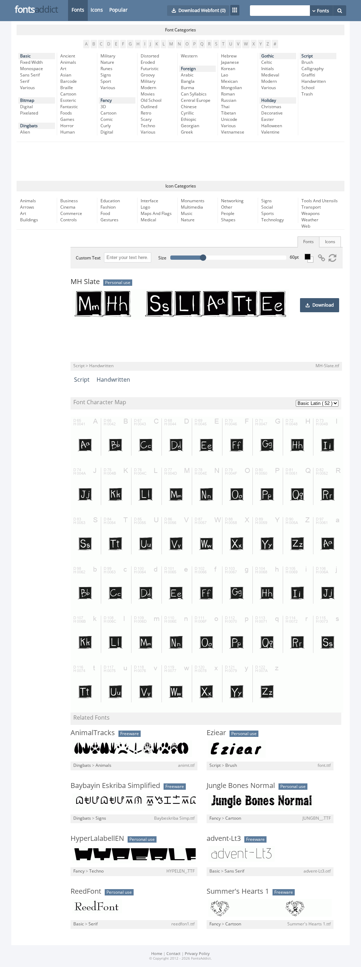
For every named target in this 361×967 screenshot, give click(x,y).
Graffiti (308, 75)
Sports (267, 213)
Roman (228, 94)
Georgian (190, 125)
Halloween (271, 125)
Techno (148, 125)
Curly (105, 125)
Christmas (271, 106)
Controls (68, 219)
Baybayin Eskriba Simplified (115, 785)
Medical (148, 219)
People (227, 213)
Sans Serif (30, 75)
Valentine (270, 132)
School (307, 87)
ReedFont (86, 891)
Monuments (192, 200)
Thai (225, 106)
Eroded (148, 62)
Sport (105, 81)
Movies (148, 94)
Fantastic (69, 106)
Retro (146, 113)
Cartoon (68, 94)
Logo (145, 207)
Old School (151, 100)
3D (103, 106)
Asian (65, 75)
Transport (311, 207)
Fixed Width (31, 62)
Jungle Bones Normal (241, 785)
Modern (148, 87)
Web (305, 226)
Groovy (148, 75)
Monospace (31, 68)
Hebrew (229, 56)
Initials (267, 68)
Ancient (67, 56)
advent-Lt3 (224, 838)
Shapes (228, 219)
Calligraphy (312, 68)
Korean (228, 68)
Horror (67, 125)
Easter (267, 119)
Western (189, 56)
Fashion (108, 207)
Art (63, 68)
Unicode (229, 119)
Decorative (272, 113)
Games (67, 119)
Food (105, 213)
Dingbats (29, 125)
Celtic (266, 62)
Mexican (229, 81)
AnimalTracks (93, 732)
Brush (307, 62)
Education (110, 200)
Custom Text (88, 257)
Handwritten (313, 81)
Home (156, 953)
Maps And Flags (156, 213)
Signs (105, 75)
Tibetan (228, 113)
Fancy (106, 100)
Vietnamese (232, 132)
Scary (146, 119)
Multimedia (192, 207)
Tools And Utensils (319, 200)
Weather (309, 219)
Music (186, 213)
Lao (224, 75)
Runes (106, 68)
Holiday (268, 100)
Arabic (187, 75)
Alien (25, 132)
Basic (25, 56)
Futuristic (150, 68)
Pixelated (29, 113)
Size (162, 257)
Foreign (188, 68)
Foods (66, 113)
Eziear (216, 732)
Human (67, 132)
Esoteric (68, 100)
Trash (307, 94)
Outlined (149, 106)
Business (69, 200)
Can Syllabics (194, 94)
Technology (272, 219)
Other (226, 207)
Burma (187, 87)
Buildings (29, 219)
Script (307, 56)
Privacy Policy (197, 953)
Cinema (67, 207)
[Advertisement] (180, 161)
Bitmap (27, 100)
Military (107, 56)
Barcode (68, 81)
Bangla (188, 81)
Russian (228, 100)
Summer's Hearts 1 (238, 891)
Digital (26, 106)
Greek (187, 132)
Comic (106, 119)
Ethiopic (188, 119)
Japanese (230, 62)
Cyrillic (187, 113)
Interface (149, 200)
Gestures (109, 219)
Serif (24, 81)
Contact (173, 953)
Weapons (310, 213)
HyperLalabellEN (97, 838)
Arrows (27, 207)
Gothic (267, 56)
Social (267, 207)
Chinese (189, 106)
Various (27, 87)
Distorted (150, 56)
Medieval (270, 75)
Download (323, 305)
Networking (232, 200)
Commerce (71, 213)
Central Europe (195, 100)
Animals (68, 62)
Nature (107, 62)
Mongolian (231, 87)
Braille (66, 87)
